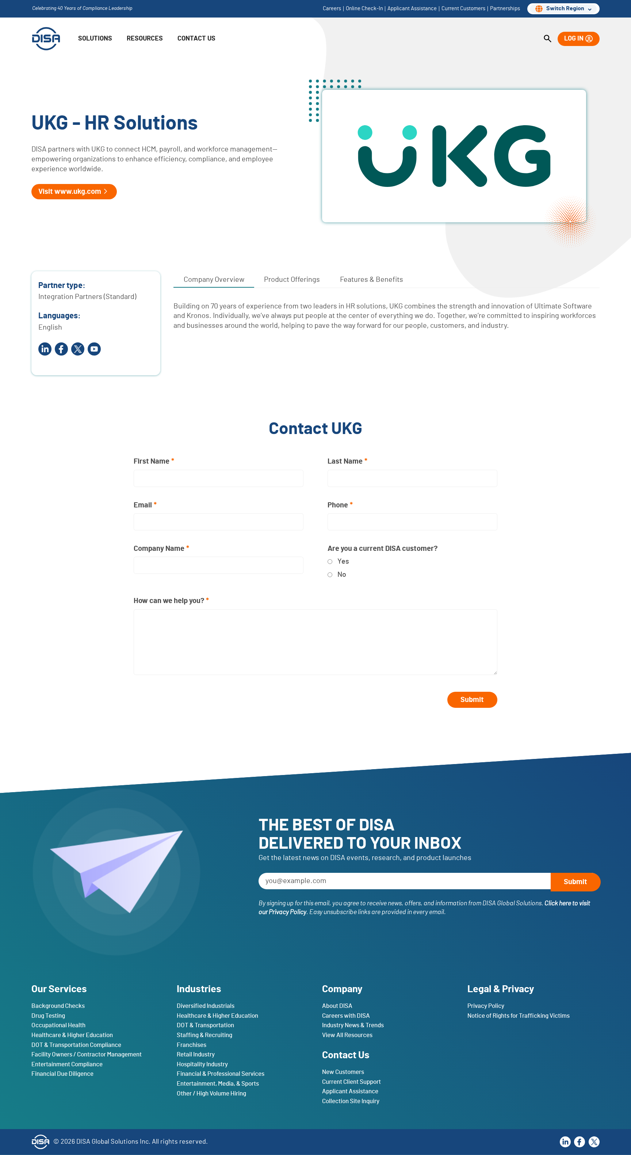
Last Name (345, 461)
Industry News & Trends (353, 1025)
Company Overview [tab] (214, 279)
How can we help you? (169, 601)
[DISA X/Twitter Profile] (77, 348)
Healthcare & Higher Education (72, 1035)
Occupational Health (58, 1025)
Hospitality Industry (202, 1064)
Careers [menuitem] (332, 8)
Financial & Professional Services (220, 1074)
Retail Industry (196, 1054)
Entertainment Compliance (67, 1064)
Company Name (159, 548)
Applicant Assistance (350, 1091)
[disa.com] (46, 38)
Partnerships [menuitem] (505, 8)
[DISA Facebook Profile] (61, 348)
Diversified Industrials (205, 1006)
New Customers (343, 1072)
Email (143, 505)
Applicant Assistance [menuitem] (412, 8)
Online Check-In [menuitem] (364, 8)
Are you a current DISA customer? (382, 548)
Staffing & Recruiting (204, 1035)
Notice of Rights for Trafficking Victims (518, 1015)
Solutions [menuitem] (95, 38)
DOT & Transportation (205, 1025)
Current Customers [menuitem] (463, 8)
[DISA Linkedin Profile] (44, 348)
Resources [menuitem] (145, 38)
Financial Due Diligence (62, 1074)
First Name (151, 461)
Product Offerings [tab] (292, 279)
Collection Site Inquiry (350, 1101)
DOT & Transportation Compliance (76, 1044)
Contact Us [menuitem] (196, 38)
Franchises (191, 1044)
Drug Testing (48, 1015)
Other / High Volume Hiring (211, 1093)
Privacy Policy (485, 1006)
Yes (343, 561)
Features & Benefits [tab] (371, 279)
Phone (338, 505)
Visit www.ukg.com (69, 191)
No (341, 574)
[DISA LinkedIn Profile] (565, 1142)
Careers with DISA (346, 1015)
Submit (472, 699)
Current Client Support (351, 1081)
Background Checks (58, 1006)
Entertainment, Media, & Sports (218, 1084)
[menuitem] (547, 39)
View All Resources (347, 1035)
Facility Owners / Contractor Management (86, 1054)
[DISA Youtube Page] (94, 348)
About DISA (337, 1006)
